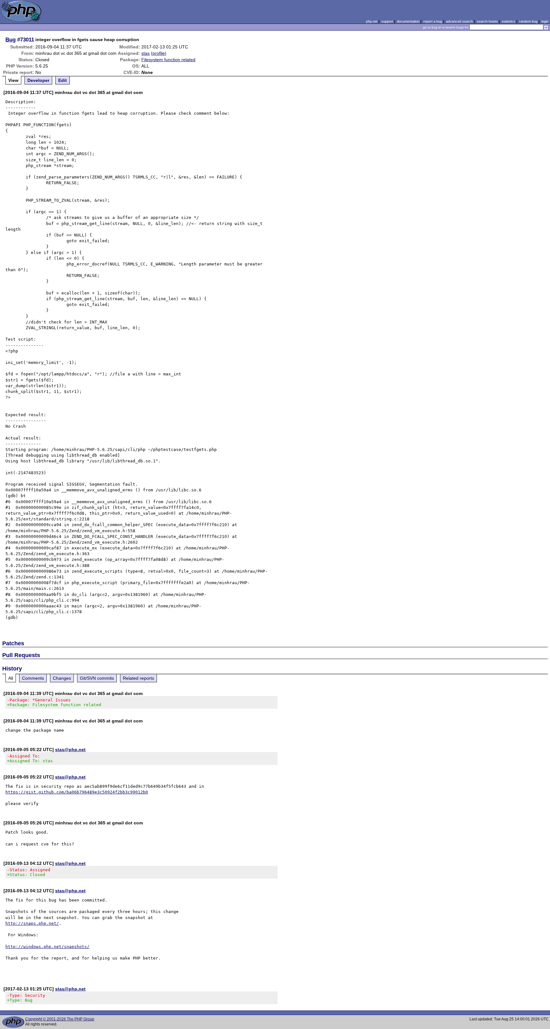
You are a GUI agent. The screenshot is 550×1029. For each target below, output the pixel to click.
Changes (62, 678)
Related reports (138, 678)
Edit (62, 80)
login (544, 21)
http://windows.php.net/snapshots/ (47, 946)
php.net (371, 21)
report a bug (432, 21)
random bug (528, 21)
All (10, 678)
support (387, 21)
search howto (487, 21)
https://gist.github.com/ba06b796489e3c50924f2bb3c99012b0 (76, 792)
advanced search (459, 21)
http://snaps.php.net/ (32, 923)
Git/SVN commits (97, 678)
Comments (33, 678)
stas (145, 53)
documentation (408, 21)
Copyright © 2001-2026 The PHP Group (59, 1019)
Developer (38, 80)
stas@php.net (70, 749)
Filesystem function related (168, 59)
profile (158, 53)
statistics (508, 21)
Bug (10, 39)
